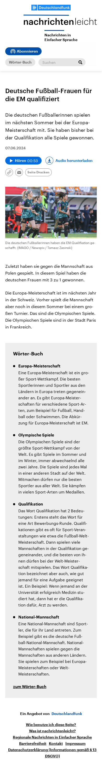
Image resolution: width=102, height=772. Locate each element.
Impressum (75, 743)
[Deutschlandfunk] (51, 7)
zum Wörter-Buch (29, 687)
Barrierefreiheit (32, 743)
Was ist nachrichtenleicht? (52, 731)
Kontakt (56, 743)
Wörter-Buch (20, 62)
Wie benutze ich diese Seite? (51, 724)
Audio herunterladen (74, 160)
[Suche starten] (80, 62)
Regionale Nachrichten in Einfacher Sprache (52, 737)
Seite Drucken (38, 172)
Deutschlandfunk (67, 714)
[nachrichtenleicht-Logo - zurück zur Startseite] (60, 22)
